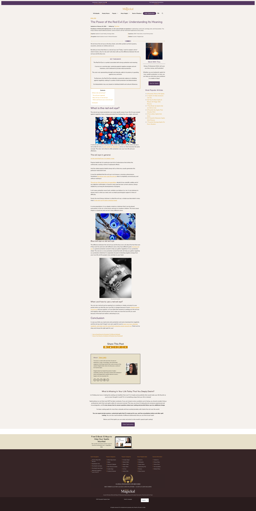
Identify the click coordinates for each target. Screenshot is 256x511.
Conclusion (95, 103)
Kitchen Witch (126, 462)
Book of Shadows (137, 13)
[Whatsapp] (115, 347)
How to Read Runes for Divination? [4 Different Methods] (106, 334)
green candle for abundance (111, 147)
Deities (108, 462)
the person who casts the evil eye (106, 176)
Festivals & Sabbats (111, 464)
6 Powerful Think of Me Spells (155, 94)
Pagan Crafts (126, 464)
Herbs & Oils (125, 471)
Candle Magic (110, 469)
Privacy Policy (157, 462)
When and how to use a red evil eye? (103, 100)
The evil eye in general (99, 95)
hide (105, 90)
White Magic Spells (111, 459)
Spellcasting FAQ (142, 466)
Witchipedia (96, 13)
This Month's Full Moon (97, 466)
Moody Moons (106, 13)
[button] (33, 496)
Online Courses (141, 471)
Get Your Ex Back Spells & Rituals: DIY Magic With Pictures (154, 102)
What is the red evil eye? (98, 93)
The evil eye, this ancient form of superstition (103, 182)
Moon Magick (124, 13)
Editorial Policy (157, 469)
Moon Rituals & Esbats (112, 466)
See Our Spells (154, 83)
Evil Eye (93, 18)
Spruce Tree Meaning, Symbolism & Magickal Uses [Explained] (107, 336)
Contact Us (156, 3)
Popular (114, 13)
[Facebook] (105, 347)
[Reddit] (110, 347)
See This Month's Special (99, 3)
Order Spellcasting (149, 13)
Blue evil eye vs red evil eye (100, 97)
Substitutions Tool (96, 463)
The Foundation (157, 466)
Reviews (140, 469)
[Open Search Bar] (162, 13)
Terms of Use (157, 464)
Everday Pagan (126, 459)
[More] (125, 347)
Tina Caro (116, 26)
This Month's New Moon (97, 468)
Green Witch (125, 466)
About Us (140, 459)
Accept (18, 507)
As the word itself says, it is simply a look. (102, 158)
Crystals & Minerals (111, 471)
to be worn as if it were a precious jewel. (105, 200)
